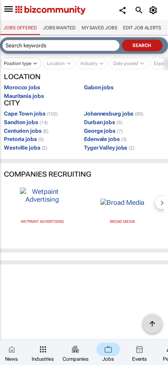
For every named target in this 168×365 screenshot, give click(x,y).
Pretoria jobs (24, 139)
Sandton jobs (26, 122)
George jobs (103, 131)
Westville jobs (25, 148)
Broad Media (122, 221)
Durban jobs (103, 122)
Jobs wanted (59, 28)
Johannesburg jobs (113, 113)
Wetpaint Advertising (42, 221)
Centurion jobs (26, 131)
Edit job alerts (142, 28)
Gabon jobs (99, 87)
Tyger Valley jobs (109, 148)
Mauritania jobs (24, 96)
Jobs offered (20, 28)
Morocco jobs (22, 87)
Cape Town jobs (31, 113)
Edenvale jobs (105, 139)
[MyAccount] (154, 10)
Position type (17, 63)
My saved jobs (99, 28)
